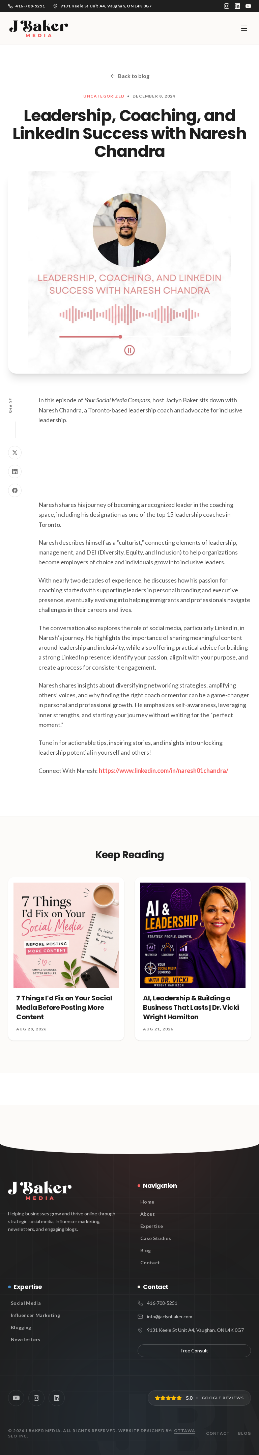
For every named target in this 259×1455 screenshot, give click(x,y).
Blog (145, 1250)
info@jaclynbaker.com (169, 1316)
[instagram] (226, 6)
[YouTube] (248, 6)
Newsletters (25, 1339)
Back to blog (133, 76)
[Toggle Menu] (244, 28)
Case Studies (155, 1238)
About (147, 1214)
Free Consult (194, 1350)
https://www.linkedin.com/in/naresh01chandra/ (163, 770)
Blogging (21, 1327)
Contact (150, 1262)
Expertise (151, 1226)
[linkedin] (237, 6)
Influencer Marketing (35, 1315)
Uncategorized (103, 96)
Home (147, 1202)
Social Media (26, 1303)
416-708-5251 (162, 1303)
